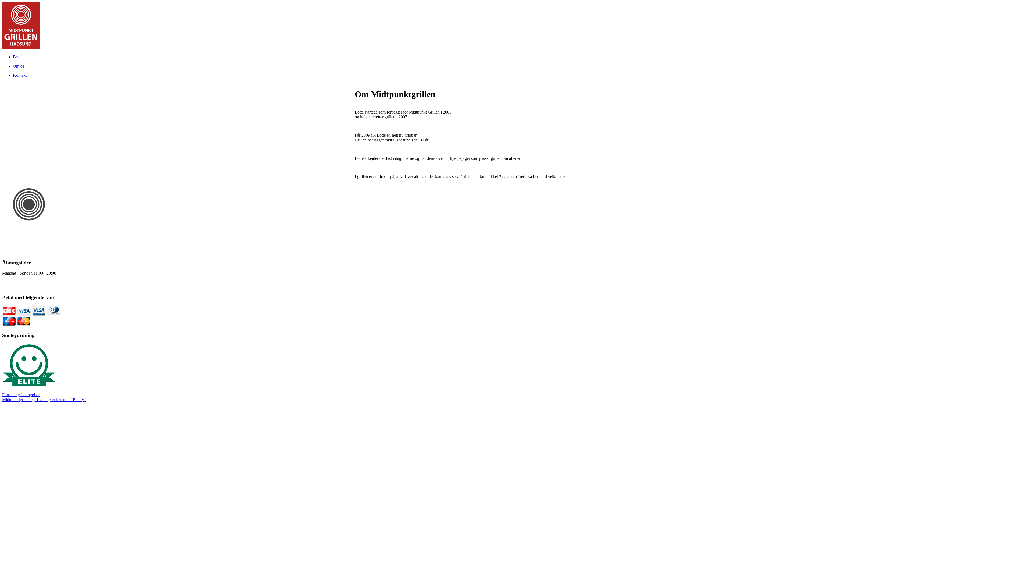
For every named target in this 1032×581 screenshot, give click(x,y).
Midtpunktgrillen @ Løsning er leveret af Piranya (44, 399)
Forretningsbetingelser (21, 394)
